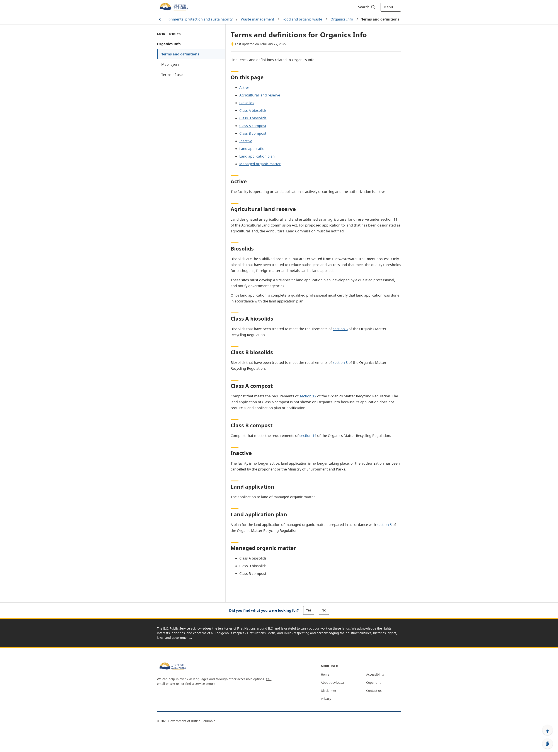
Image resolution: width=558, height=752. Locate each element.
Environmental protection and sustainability (196, 19)
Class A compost (252, 125)
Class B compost (252, 133)
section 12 (307, 396)
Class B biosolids (253, 118)
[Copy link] (547, 743)
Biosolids (246, 102)
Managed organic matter (260, 163)
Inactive (245, 141)
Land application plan (257, 156)
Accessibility (375, 674)
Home (325, 674)
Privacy (326, 699)
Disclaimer (328, 690)
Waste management (257, 19)
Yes (308, 610)
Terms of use (172, 74)
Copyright (373, 682)
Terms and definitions (180, 54)
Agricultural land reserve (259, 95)
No (324, 610)
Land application (253, 148)
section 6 (340, 328)
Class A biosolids (253, 110)
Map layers (170, 64)
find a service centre (200, 684)
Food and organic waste (302, 19)
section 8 (340, 362)
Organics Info (341, 19)
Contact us (374, 690)
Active (244, 87)
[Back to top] (547, 730)
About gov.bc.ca (332, 682)
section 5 (384, 524)
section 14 (307, 435)
